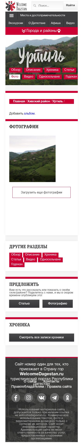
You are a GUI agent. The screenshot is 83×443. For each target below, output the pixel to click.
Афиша (56, 23)
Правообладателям (27, 386)
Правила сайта (59, 386)
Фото (14, 76)
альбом (29, 113)
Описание (33, 70)
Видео (70, 23)
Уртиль (57, 101)
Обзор (15, 70)
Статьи (69, 70)
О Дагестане (37, 23)
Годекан (71, 76)
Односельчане (49, 76)
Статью (24, 303)
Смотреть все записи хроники (41, 337)
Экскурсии (15, 23)
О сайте (30, 381)
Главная (19, 101)
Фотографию (57, 303)
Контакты (51, 381)
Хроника (52, 70)
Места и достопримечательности (42, 15)
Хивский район (38, 101)
